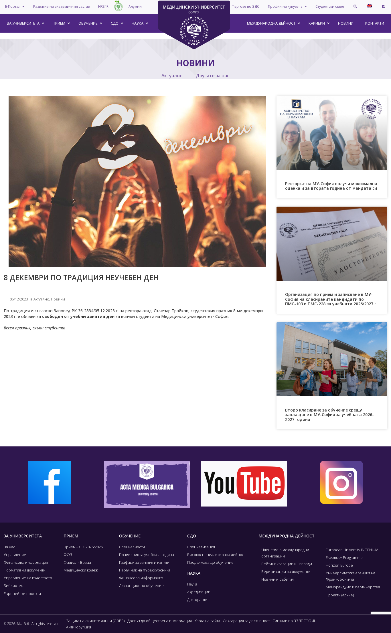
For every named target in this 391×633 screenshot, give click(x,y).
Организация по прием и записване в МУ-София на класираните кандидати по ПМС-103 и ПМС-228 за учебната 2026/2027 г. (331, 299)
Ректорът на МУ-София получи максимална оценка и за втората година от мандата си (331, 186)
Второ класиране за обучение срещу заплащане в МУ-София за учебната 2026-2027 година (329, 414)
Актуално (172, 75)
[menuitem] (369, 5)
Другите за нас (212, 75)
